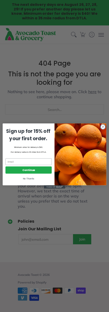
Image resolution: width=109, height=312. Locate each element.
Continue (28, 170)
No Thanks (28, 178)
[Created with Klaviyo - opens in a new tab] (54, 187)
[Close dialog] (103, 126)
